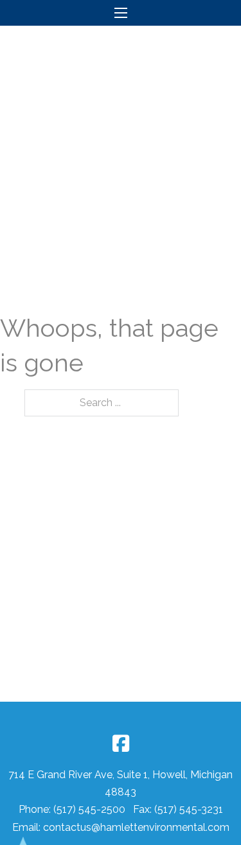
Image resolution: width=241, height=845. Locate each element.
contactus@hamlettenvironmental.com (136, 827)
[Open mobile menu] (120, 13)
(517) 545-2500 (90, 809)
